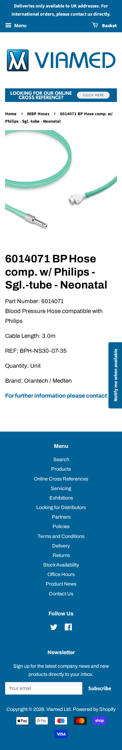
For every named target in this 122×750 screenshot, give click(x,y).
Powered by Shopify (94, 709)
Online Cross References (61, 479)
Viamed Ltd (58, 709)
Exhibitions (61, 498)
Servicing (61, 488)
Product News (61, 584)
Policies (61, 526)
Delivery (61, 545)
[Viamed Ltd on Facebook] (68, 628)
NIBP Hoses (38, 114)
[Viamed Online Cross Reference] (61, 100)
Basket (109, 25)
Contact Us (61, 593)
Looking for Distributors (61, 507)
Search (61, 459)
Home (11, 114)
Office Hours (61, 574)
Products (61, 469)
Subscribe (99, 688)
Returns (61, 555)
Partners (61, 517)
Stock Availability (61, 565)
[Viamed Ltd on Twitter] (54, 628)
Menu (19, 25)
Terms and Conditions (61, 536)
